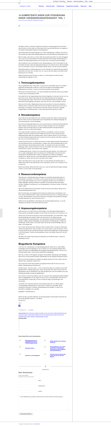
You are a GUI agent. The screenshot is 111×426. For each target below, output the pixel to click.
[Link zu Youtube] (21, 1)
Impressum (69, 1)
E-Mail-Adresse (42, 386)
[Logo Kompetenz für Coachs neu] (25, 6)
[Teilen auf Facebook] (20, 320)
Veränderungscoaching (41, 316)
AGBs (86, 1)
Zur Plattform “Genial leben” (59, 1)
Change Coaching (39, 313)
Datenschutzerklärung (78, 1)
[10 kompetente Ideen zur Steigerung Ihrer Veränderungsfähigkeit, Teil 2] (109, 213)
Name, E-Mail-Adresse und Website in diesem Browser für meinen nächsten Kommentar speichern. (42, 396)
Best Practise (30, 313)
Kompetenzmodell (45, 283)
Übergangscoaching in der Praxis (55, 315)
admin (31, 310)
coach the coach (48, 313)
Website (40, 391)
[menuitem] (59, 1)
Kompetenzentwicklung (60, 313)
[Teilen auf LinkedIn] (20, 327)
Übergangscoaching (38, 20)
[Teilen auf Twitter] (20, 322)
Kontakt (90, 1)
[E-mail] (19, 306)
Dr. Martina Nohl (36, 424)
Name (40, 380)
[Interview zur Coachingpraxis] (1, 213)
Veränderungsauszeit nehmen (27, 316)
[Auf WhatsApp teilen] (20, 325)
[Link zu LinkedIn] (19, 1)
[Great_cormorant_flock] (43, 34)
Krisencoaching (23, 315)
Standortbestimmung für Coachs (36, 315)
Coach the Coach (23, 20)
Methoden (30, 20)
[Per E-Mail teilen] (20, 329)
